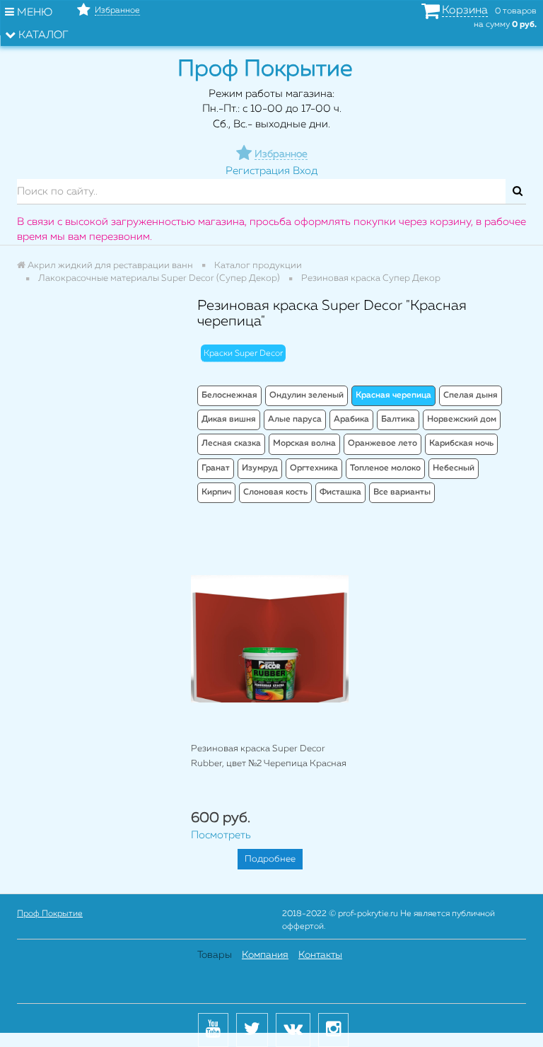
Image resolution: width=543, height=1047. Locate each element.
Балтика (398, 419)
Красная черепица (393, 395)
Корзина (465, 10)
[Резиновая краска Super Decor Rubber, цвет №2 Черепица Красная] (270, 638)
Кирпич (216, 492)
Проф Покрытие (50, 914)
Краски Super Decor (243, 353)
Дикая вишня (229, 419)
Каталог (42, 35)
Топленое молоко (385, 468)
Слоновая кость (275, 492)
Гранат (216, 468)
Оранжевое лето (382, 443)
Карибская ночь (461, 443)
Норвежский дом (461, 419)
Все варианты (402, 492)
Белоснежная (229, 395)
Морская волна (304, 443)
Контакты (320, 955)
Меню (33, 12)
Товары (214, 955)
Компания (265, 955)
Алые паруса (295, 419)
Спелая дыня (470, 395)
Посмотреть (221, 835)
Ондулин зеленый (306, 395)
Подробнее (270, 859)
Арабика (351, 419)
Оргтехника (314, 468)
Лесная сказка (231, 443)
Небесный (453, 468)
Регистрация (258, 171)
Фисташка (340, 492)
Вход (305, 171)
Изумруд (260, 468)
